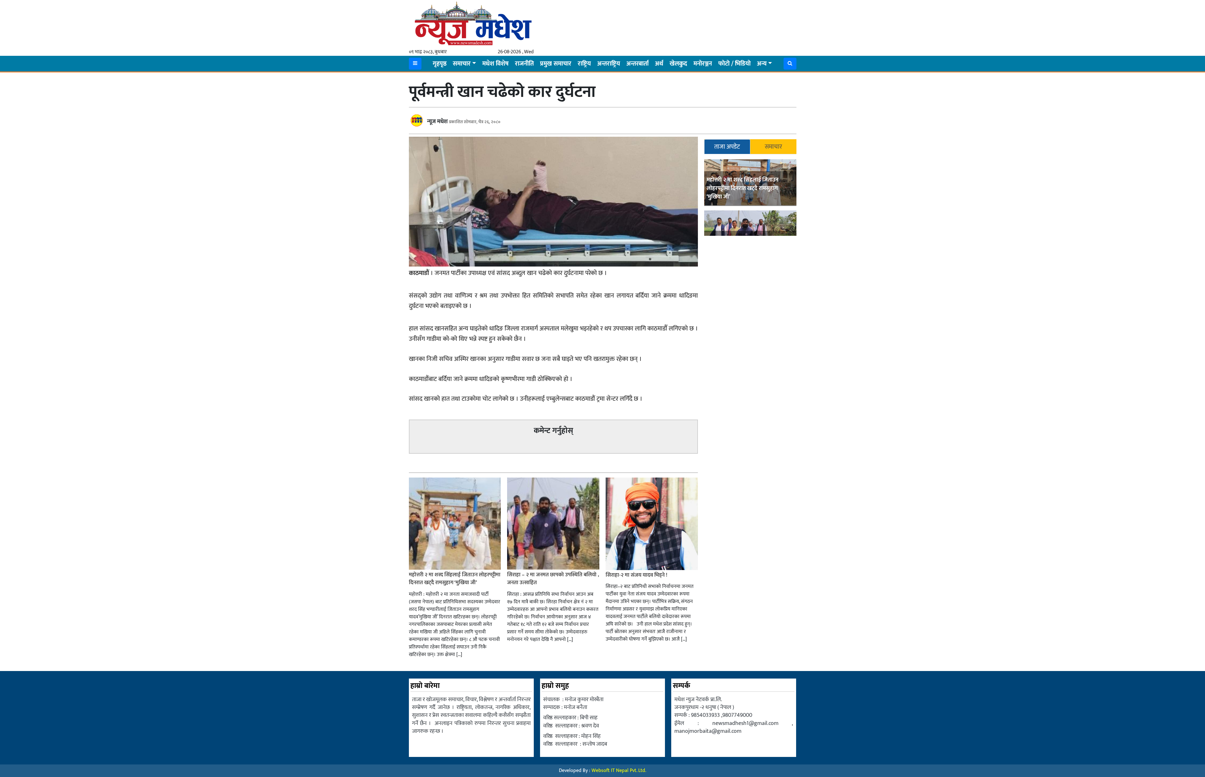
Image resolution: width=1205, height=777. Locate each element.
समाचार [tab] (773, 146)
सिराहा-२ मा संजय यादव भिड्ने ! (637, 575)
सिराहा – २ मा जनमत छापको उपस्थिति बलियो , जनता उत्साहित (553, 578)
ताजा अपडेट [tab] (727, 146)
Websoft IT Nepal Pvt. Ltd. (619, 770)
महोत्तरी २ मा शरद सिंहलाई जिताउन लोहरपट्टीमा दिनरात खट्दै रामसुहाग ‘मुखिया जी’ (743, 188)
